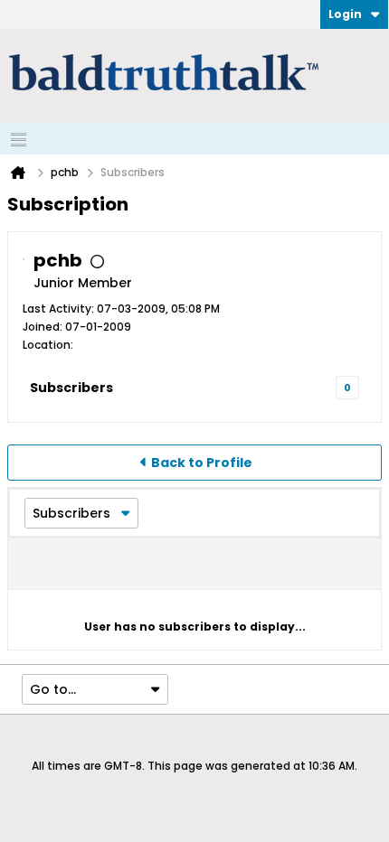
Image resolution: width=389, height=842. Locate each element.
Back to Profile (201, 463)
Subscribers (71, 388)
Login (345, 14)
